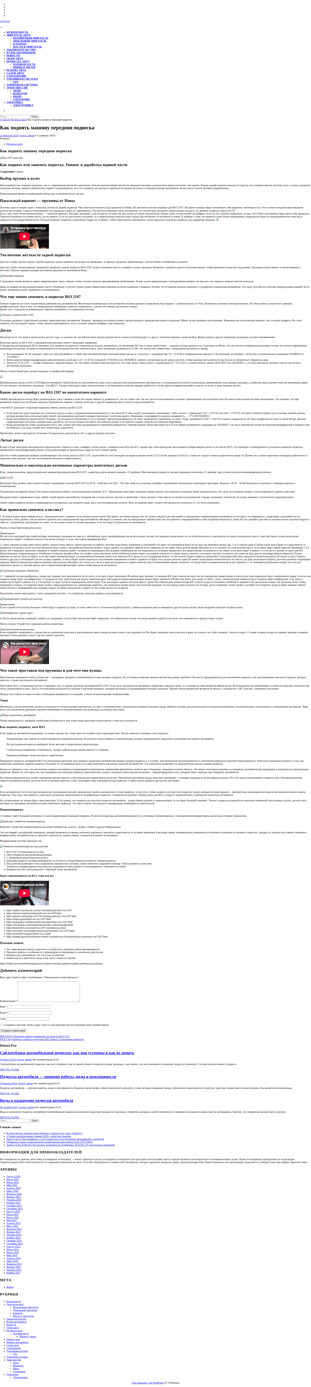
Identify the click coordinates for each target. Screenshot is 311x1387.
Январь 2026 (13, 1197)
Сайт (3, 1018)
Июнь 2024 (12, 1252)
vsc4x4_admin (26, 135)
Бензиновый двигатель (30, 38)
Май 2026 (11, 1185)
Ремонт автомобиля (17, 1342)
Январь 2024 (13, 1267)
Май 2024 (11, 1255)
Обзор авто (14, 58)
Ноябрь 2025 (13, 1202)
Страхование (16, 76)
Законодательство (21, 49)
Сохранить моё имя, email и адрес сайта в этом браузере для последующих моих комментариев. (56, 1024)
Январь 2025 (13, 1232)
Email (4, 1012)
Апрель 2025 (13, 1223)
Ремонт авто (16, 70)
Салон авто (15, 73)
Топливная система (22, 79)
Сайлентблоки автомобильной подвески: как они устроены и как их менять (67, 1053)
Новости (13, 55)
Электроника (23, 105)
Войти (10, 1287)
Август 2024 (13, 1246)
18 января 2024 (8, 1083)
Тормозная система (22, 84)
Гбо (15, 81)
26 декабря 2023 (9, 1107)
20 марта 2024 (7, 1059)
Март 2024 (12, 1261)
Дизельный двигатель (29, 41)
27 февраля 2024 (9, 135)
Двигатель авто (18, 35)
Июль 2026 (12, 1179)
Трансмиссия (17, 87)
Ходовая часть (24, 64)
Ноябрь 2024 (13, 1237)
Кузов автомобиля (20, 52)
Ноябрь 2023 (13, 1272)
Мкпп (17, 96)
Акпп (17, 90)
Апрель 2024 (13, 1258)
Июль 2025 (12, 1214)
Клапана (20, 44)
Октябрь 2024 (14, 1240)
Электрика (14, 102)
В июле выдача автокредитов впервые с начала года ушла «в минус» (44, 1133)
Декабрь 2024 (13, 1234)
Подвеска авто (17, 61)
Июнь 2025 (12, 1217)
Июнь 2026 (12, 1182)
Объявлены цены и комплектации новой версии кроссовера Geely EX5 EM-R (49, 1142)
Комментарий (8, 1001)
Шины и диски (24, 67)
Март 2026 (12, 1191)
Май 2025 (11, 1220)
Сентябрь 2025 (14, 1208)
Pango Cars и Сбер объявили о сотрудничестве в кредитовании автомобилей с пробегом (55, 1139)
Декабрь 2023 (13, 1270)
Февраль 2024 (14, 1264)
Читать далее (9, 1069)
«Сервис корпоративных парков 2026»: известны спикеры (38, 1136)
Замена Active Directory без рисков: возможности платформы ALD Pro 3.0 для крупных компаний (60, 1145)
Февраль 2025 (14, 1229)
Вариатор (20, 93)
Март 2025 (12, 1226)
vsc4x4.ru (5, 21)
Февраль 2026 (14, 1194)
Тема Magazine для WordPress (148, 1382)
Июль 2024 (12, 1249)
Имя (3, 1006)
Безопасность (17, 32)
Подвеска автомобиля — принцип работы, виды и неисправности (58, 1076)
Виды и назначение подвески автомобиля (36, 1100)
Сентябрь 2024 (14, 1243)
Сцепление (21, 99)
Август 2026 (13, 1176)
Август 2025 (13, 1211)
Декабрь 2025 (13, 1199)
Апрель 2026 (13, 1188)
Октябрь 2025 (14, 1205)
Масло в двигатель (27, 46)
